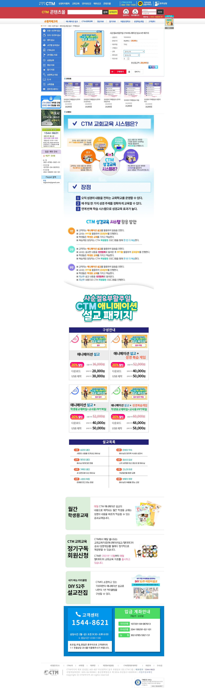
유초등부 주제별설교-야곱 (131, 100)
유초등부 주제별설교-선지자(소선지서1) (92, 100)
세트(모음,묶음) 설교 (65, 26)
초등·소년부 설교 (53, 26)
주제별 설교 (76, 26)
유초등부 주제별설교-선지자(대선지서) (112, 100)
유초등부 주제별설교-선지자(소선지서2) (72, 100)
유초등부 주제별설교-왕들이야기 (152, 100)
